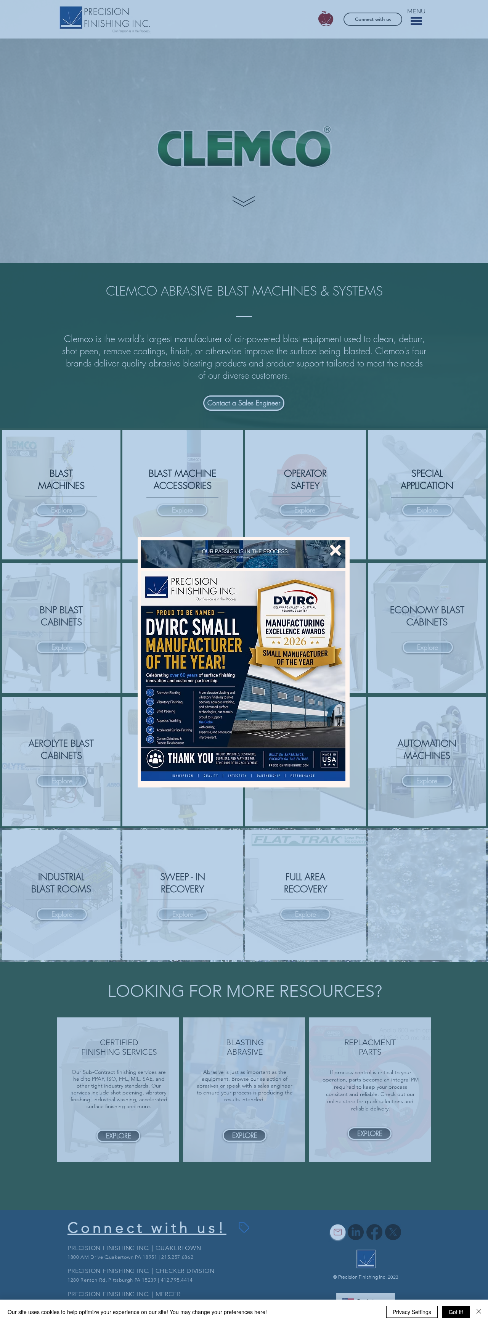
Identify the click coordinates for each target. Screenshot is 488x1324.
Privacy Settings (412, 1312)
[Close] (478, 1312)
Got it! (456, 1312)
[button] (335, 550)
